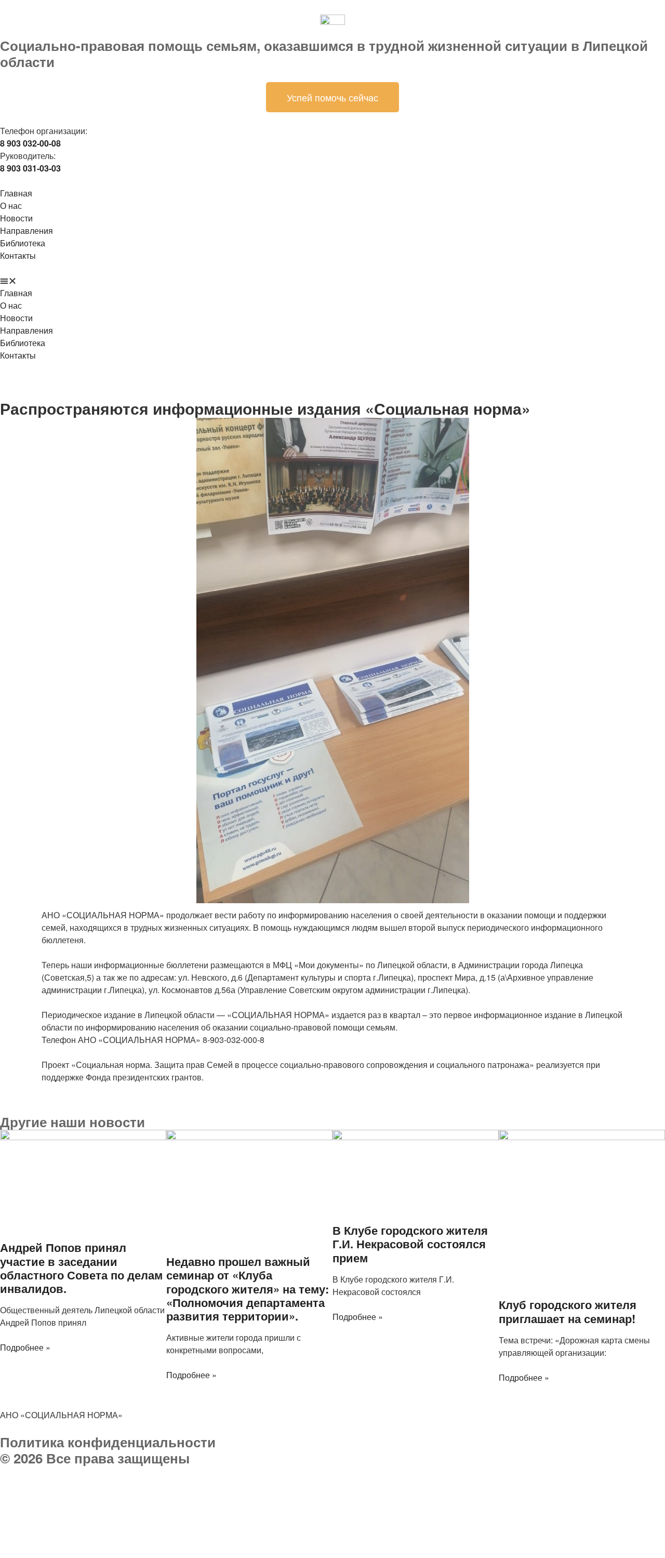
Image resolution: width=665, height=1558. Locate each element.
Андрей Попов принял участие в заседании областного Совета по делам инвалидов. (81, 1268)
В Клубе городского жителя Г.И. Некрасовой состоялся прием (410, 1244)
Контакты (18, 255)
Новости (16, 218)
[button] (332, 280)
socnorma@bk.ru (59, 1509)
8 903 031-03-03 (88, 1497)
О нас (11, 206)
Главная (16, 193)
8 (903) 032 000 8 (121, 1484)
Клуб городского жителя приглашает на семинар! (567, 1311)
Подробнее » (25, 1347)
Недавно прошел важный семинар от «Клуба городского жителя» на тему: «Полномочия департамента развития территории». (247, 1289)
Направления (26, 230)
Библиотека (22, 243)
